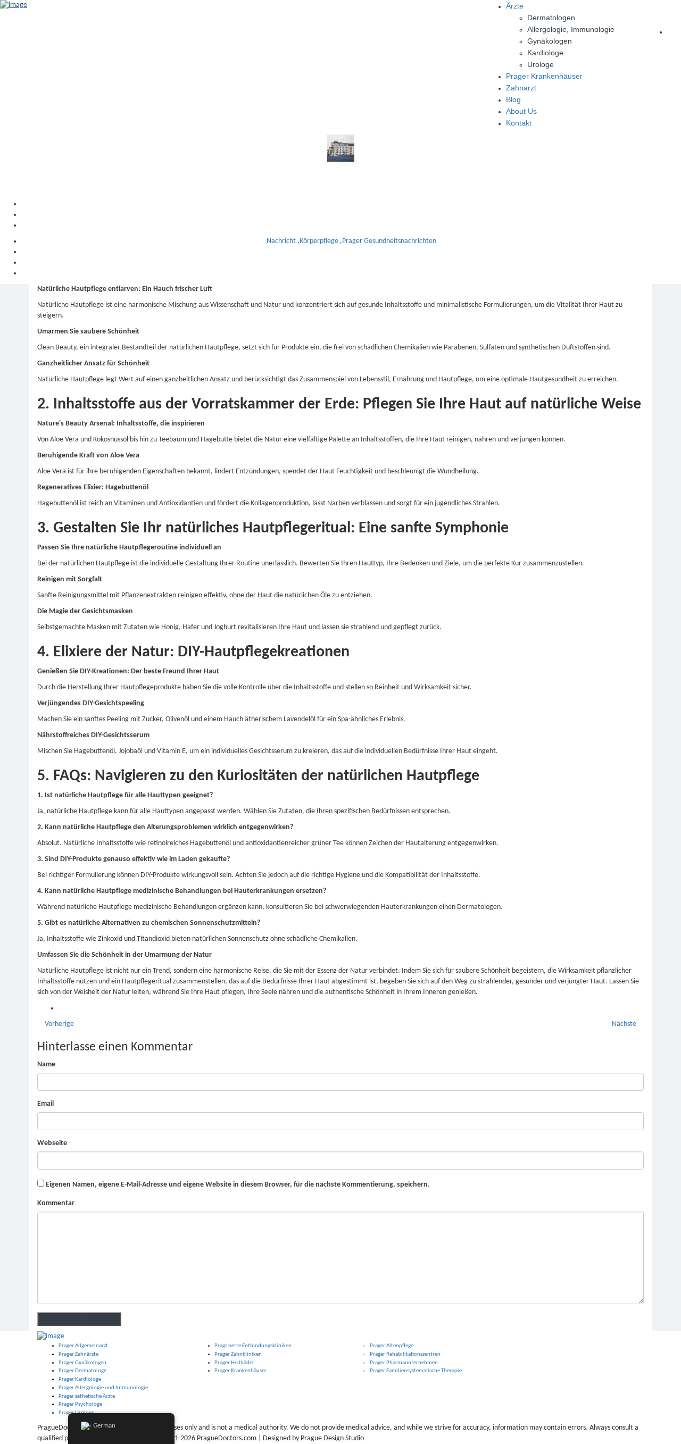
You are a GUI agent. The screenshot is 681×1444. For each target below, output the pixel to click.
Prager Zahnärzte (78, 1354)
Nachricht (351, 215)
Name (46, 1065)
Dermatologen (551, 17)
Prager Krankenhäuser (544, 76)
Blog (513, 99)
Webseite (52, 1143)
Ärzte (515, 6)
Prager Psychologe (80, 1404)
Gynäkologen (549, 41)
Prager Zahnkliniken (238, 1354)
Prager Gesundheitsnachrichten (389, 241)
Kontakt (518, 123)
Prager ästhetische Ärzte (87, 1396)
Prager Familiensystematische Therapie (416, 1371)
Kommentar (55, 1203)
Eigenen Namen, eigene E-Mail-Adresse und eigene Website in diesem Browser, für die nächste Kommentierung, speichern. (238, 1185)
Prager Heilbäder (234, 1363)
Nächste (625, 1024)
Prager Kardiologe (80, 1379)
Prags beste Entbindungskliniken (253, 1346)
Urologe (540, 64)
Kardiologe (545, 52)
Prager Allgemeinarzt (83, 1346)
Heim (351, 204)
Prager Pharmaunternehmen (404, 1363)
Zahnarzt (521, 88)
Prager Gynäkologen (82, 1363)
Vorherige (58, 1024)
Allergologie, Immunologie (570, 29)
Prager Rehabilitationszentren (405, 1354)
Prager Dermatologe (82, 1371)
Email (45, 1104)
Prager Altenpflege (391, 1346)
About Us (521, 111)
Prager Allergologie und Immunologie (103, 1388)
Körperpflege (319, 241)
